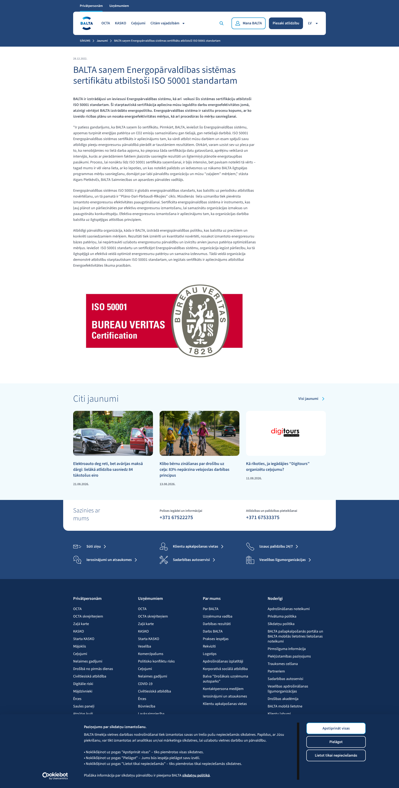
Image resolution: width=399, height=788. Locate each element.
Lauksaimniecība (151, 713)
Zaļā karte (81, 623)
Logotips (210, 653)
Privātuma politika (282, 616)
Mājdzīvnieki (82, 691)
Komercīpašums (150, 653)
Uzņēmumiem (119, 6)
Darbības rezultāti (217, 623)
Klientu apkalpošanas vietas (225, 703)
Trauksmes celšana (283, 663)
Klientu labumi (279, 713)
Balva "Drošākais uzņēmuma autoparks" (225, 679)
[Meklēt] (222, 23)
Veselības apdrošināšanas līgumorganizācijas (288, 689)
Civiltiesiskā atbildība (89, 676)
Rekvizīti (209, 646)
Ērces (77, 698)
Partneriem (276, 671)
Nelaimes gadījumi (87, 661)
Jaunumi (102, 41)
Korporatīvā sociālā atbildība (225, 668)
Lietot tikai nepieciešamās (336, 755)
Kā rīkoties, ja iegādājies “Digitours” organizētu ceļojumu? (278, 466)
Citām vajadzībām (164, 23)
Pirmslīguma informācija (287, 648)
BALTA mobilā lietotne (285, 706)
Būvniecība (146, 706)
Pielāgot (336, 741)
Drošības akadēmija (283, 698)
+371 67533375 (263, 517)
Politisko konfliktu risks (156, 661)
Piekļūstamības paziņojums (289, 656)
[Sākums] (86, 23)
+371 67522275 (176, 517)
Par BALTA (210, 609)
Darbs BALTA (213, 631)
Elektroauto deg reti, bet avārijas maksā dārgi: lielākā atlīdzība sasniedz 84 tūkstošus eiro (108, 469)
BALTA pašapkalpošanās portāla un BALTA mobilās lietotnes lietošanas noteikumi (295, 636)
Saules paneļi (83, 706)
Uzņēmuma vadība (217, 616)
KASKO (120, 23)
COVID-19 (145, 683)
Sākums (85, 41)
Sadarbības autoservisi (285, 678)
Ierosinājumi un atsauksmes (225, 696)
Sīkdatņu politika (281, 623)
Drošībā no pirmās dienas (93, 668)
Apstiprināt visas (336, 728)
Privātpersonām (91, 6)
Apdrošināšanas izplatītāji (223, 661)
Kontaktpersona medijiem (223, 688)
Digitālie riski (83, 683)
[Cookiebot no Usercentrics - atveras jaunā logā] (55, 776)
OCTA (105, 23)
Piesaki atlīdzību (286, 23)
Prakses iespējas (216, 638)
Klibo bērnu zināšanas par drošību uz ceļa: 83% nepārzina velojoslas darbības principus (194, 469)
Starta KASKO (83, 638)
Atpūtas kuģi (83, 713)
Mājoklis (79, 646)
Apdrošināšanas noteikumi (289, 609)
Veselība (144, 646)
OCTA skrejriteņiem (88, 616)
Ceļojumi (138, 23)
